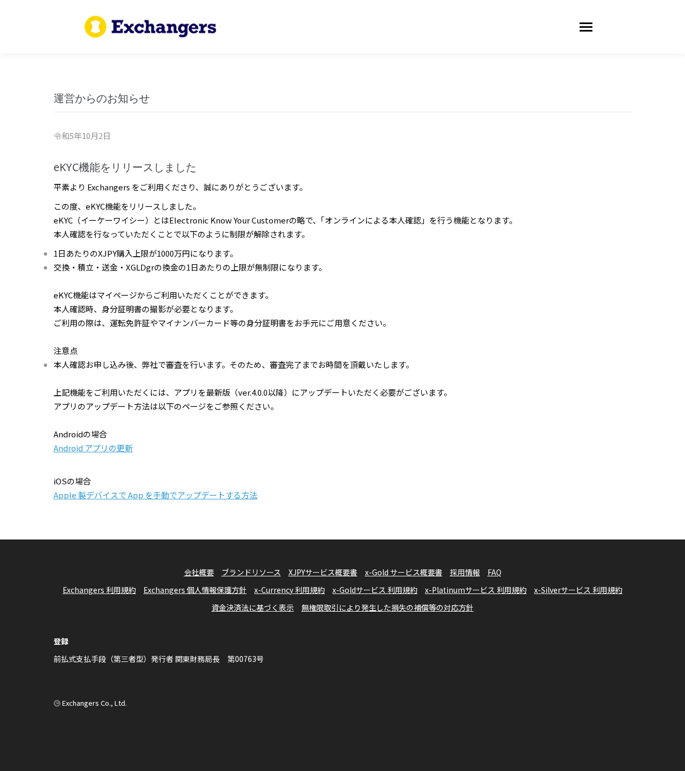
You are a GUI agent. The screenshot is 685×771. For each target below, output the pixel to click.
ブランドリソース (251, 572)
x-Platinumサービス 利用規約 (476, 589)
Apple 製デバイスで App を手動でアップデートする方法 (155, 494)
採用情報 (465, 572)
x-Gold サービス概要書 (404, 572)
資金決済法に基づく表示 (252, 607)
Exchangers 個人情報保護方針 (195, 589)
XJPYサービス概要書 (322, 572)
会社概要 (199, 572)
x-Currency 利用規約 (289, 589)
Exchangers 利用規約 (99, 589)
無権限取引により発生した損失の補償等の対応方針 (387, 607)
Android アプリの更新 (93, 447)
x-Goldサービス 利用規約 (374, 589)
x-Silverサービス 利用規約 (578, 589)
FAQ (494, 572)
